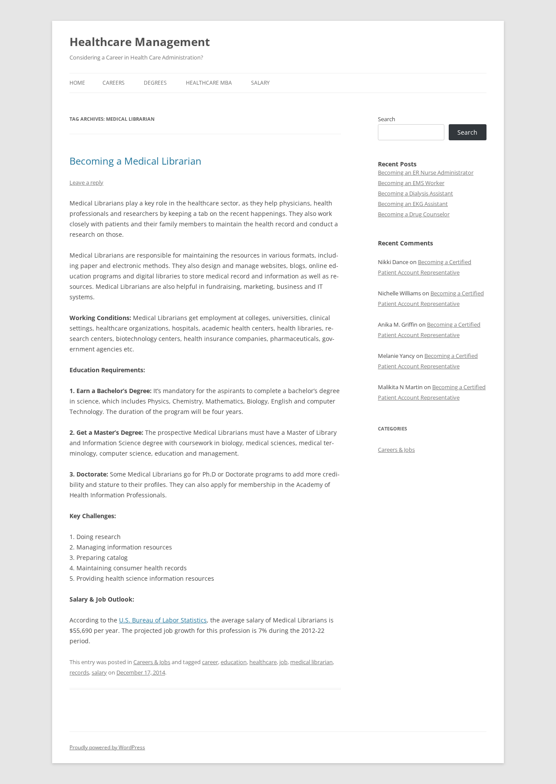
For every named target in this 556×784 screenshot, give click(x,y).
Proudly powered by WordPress (107, 747)
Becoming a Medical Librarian (136, 160)
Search (386, 119)
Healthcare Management (140, 42)
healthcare (263, 662)
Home (77, 82)
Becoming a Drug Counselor (414, 214)
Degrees (155, 82)
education (234, 662)
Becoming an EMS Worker (411, 183)
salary (99, 672)
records (79, 672)
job (283, 662)
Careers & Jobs (151, 662)
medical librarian (311, 662)
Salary (260, 82)
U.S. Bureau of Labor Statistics (163, 620)
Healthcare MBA (209, 82)
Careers (114, 82)
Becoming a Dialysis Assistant (415, 193)
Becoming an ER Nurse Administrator (425, 172)
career (210, 662)
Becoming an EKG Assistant (413, 204)
